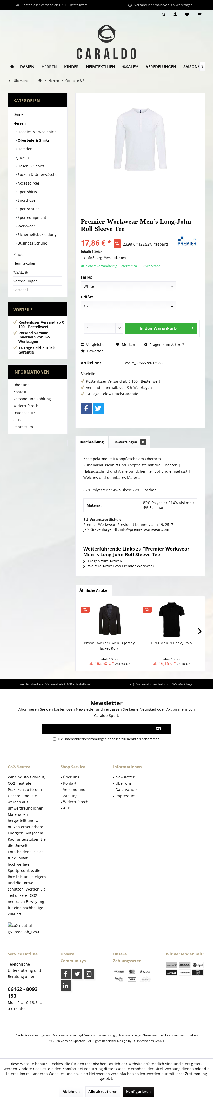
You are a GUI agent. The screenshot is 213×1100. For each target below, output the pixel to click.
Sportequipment (31, 217)
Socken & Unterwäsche (37, 174)
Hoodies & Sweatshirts (37, 131)
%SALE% (20, 272)
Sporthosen (27, 200)
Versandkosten (95, 1035)
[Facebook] (86, 408)
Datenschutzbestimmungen (85, 739)
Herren (19, 123)
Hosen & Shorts (30, 166)
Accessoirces (28, 183)
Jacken (23, 157)
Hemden (24, 148)
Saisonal (20, 289)
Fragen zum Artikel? (166, 344)
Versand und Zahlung (32, 398)
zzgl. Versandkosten (111, 257)
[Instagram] (89, 974)
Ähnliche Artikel (93, 590)
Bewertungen (128, 441)
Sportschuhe (28, 208)
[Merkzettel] (187, 14)
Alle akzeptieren (102, 1091)
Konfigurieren (138, 1091)
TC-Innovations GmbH (148, 1040)
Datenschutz (24, 412)
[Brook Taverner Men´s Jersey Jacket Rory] (109, 620)
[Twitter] (98, 408)
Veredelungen (25, 281)
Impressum (23, 426)
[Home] (12, 67)
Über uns (21, 384)
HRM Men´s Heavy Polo (171, 643)
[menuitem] (199, 15)
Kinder (19, 254)
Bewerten (95, 351)
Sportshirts (27, 191)
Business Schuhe (32, 243)
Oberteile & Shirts (33, 140)
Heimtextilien (24, 263)
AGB (17, 419)
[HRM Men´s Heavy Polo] (171, 620)
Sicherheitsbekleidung (37, 234)
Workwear (26, 225)
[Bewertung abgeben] (126, 236)
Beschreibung (91, 441)
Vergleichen (96, 344)
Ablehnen (71, 1091)
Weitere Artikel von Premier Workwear (120, 565)
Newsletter (125, 777)
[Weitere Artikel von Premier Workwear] (187, 241)
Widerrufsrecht (26, 405)
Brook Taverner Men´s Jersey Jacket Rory (109, 646)
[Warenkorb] (199, 14)
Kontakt (19, 391)
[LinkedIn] (66, 985)
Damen (19, 114)
